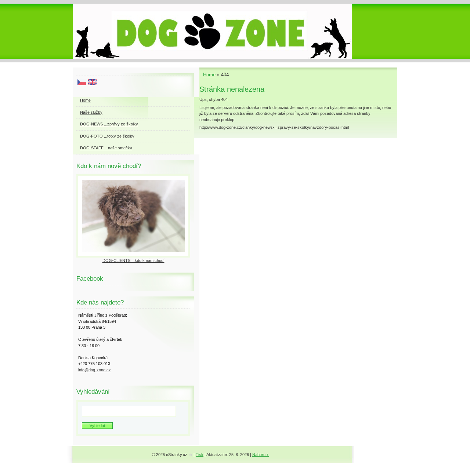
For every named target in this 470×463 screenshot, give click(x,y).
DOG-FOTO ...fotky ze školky (107, 136)
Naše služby (91, 112)
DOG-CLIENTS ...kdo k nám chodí (133, 260)
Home (209, 74)
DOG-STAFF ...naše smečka (106, 148)
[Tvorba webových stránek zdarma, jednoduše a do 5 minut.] (191, 455)
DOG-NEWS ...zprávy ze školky (109, 124)
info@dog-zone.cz (94, 370)
